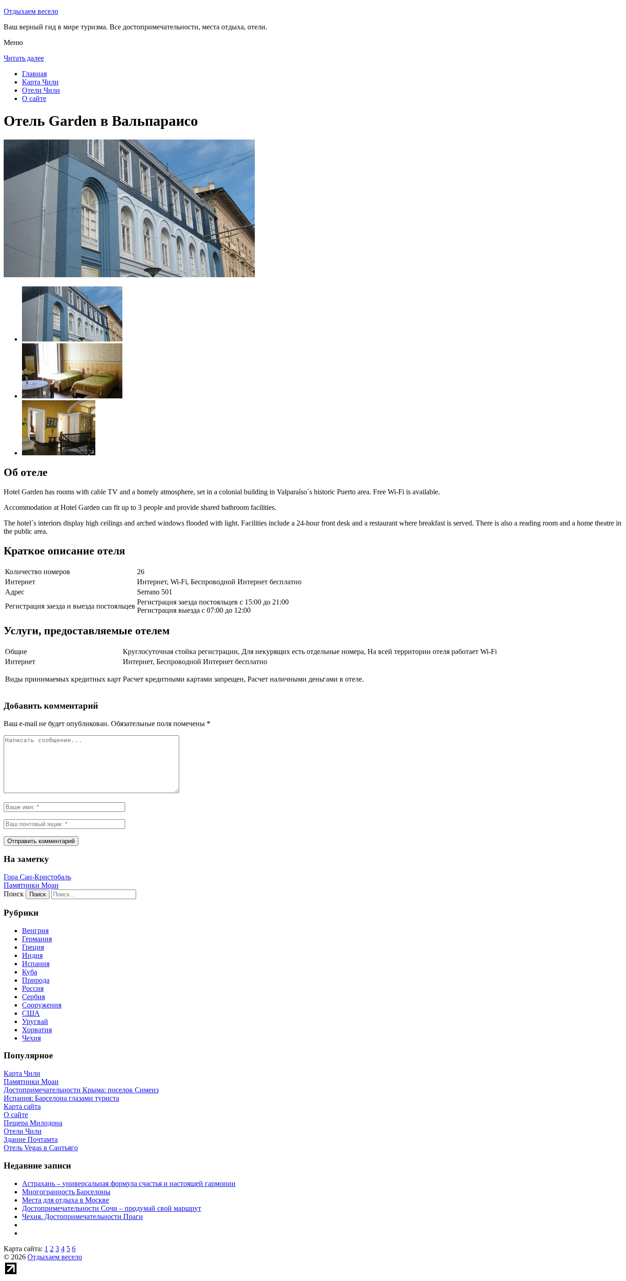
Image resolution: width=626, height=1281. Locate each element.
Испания (35, 964)
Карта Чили (40, 82)
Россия (33, 988)
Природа (35, 980)
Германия (37, 939)
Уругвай (35, 1021)
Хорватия (37, 1030)
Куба (29, 972)
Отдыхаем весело (31, 11)
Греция (33, 947)
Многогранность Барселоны (66, 1192)
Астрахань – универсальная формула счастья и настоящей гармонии (129, 1183)
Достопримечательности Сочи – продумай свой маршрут (111, 1208)
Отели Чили (41, 90)
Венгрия (35, 930)
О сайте (34, 98)
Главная (34, 74)
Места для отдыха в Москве (65, 1200)
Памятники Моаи (31, 885)
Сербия (33, 997)
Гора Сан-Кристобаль (37, 877)
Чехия (31, 1038)
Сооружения (41, 1005)
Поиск (14, 894)
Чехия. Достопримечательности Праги (82, 1216)
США (31, 1013)
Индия (32, 955)
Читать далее (24, 58)
